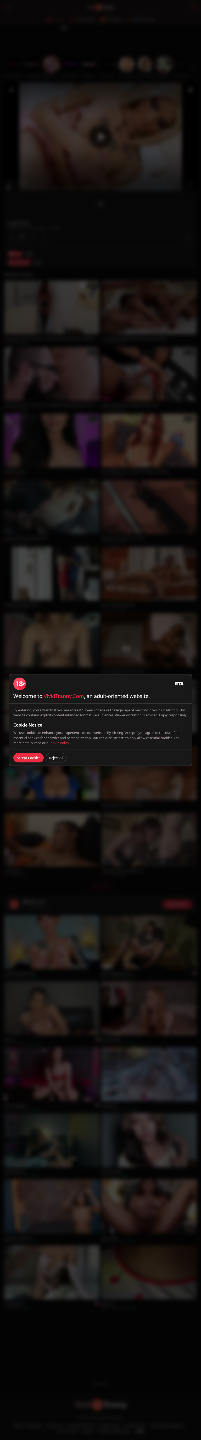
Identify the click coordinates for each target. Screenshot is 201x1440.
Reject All (56, 757)
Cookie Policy (59, 742)
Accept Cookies (28, 757)
